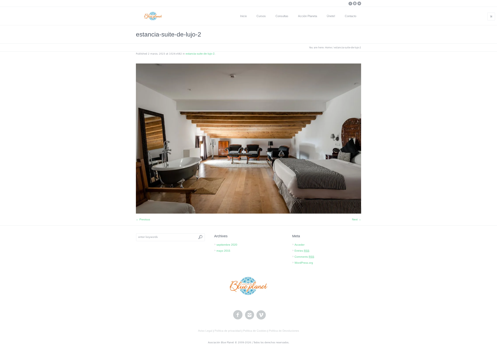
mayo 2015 (223, 250)
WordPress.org (304, 262)
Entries (302, 250)
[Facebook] (350, 3)
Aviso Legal (205, 330)
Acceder (300, 244)
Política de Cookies (255, 330)
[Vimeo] (359, 3)
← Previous (143, 219)
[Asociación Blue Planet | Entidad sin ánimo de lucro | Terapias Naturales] (248, 285)
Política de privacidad (228, 330)
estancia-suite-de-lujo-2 (200, 53)
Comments (304, 256)
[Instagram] (355, 3)
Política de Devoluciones (284, 330)
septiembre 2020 (226, 244)
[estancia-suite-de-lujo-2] (248, 138)
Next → (356, 219)
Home (328, 47)
